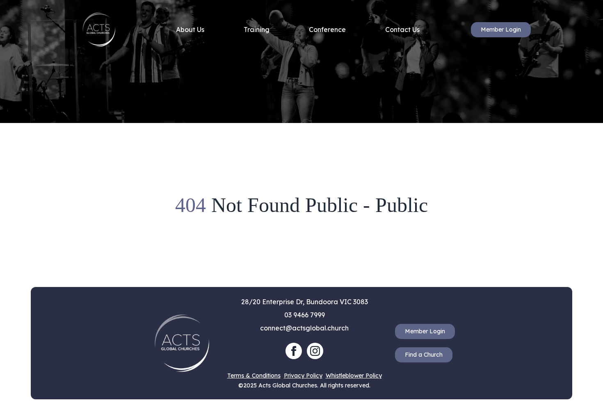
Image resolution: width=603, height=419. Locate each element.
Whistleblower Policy (354, 375)
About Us (190, 29)
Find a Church (424, 354)
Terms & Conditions (254, 375)
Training (257, 29)
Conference (327, 29)
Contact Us (402, 29)
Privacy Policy (303, 375)
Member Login (501, 29)
